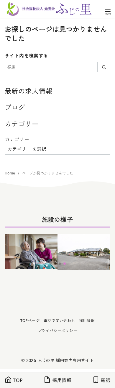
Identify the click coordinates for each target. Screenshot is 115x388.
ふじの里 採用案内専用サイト (65, 360)
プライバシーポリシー (57, 330)
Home (10, 173)
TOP (17, 380)
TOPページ (30, 320)
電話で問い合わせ (59, 320)
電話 (104, 380)
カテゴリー (17, 139)
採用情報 (87, 320)
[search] (103, 67)
